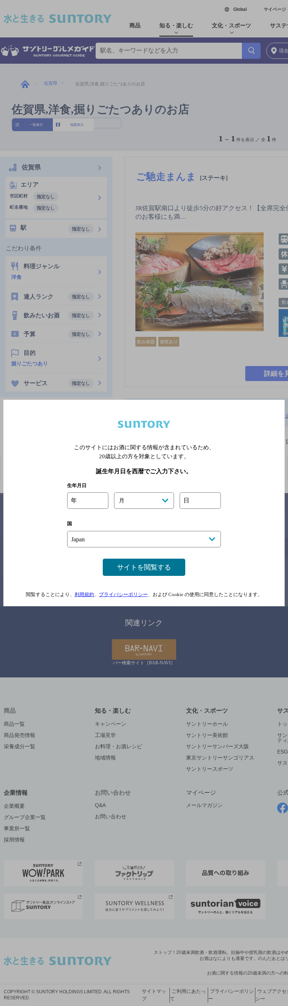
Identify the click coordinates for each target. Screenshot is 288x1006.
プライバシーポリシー (123, 594)
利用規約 (84, 594)
